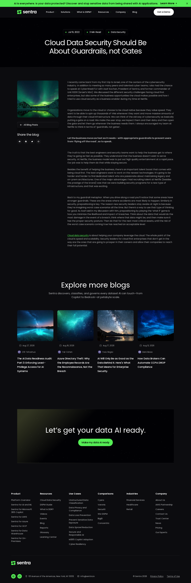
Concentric (103, 523)
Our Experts (161, 532)
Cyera (101, 500)
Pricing (158, 527)
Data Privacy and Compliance (78, 509)
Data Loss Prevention (80, 515)
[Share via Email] (38, 141)
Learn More (167, 3)
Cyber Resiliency (77, 544)
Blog (134, 12)
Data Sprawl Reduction (81, 527)
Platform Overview (20, 500)
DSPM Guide (46, 504)
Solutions (65, 12)
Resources (103, 12)
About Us (160, 500)
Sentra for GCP (19, 526)
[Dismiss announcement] (187, 3)
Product (50, 12)
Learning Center (48, 536)
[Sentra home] (26, 12)
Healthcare (132, 504)
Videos (43, 513)
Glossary (44, 532)
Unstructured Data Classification (78, 501)
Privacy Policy (156, 576)
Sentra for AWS (19, 516)
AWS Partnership (164, 504)
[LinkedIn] (13, 576)
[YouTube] (19, 576)
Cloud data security (78, 235)
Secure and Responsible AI (76, 533)
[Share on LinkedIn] (19, 141)
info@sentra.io (88, 576)
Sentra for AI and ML (21, 504)
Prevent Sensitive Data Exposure (81, 521)
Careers (159, 509)
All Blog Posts (31, 124)
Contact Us (161, 513)
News (158, 523)
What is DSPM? (84, 12)
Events (43, 518)
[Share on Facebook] (25, 141)
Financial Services (136, 500)
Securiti (101, 509)
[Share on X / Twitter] (32, 141)
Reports (44, 527)
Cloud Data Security (50, 500)
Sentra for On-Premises (18, 540)
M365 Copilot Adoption (81, 539)
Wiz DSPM (103, 513)
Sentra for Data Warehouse (19, 532)
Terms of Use (173, 576)
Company (121, 12)
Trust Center (162, 518)
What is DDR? (47, 509)
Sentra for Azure (19, 521)
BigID (100, 518)
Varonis (101, 504)
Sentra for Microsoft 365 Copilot (21, 511)
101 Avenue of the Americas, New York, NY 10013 (51, 576)
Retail (129, 509)
